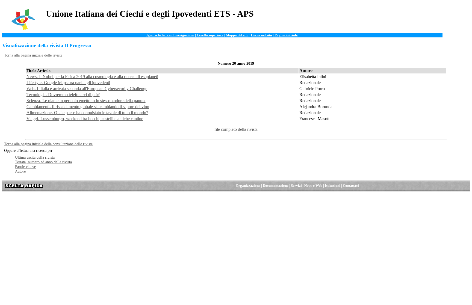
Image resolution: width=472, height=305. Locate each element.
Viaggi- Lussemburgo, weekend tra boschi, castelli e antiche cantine (84, 118)
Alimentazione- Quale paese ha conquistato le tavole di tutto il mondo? (87, 112)
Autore (20, 171)
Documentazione (275, 186)
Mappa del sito (237, 35)
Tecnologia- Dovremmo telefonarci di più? (63, 94)
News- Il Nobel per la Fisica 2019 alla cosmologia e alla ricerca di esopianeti (92, 76)
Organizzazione (248, 186)
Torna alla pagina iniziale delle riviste (33, 55)
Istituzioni (332, 186)
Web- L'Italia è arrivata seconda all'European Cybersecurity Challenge (86, 88)
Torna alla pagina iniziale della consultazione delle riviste (48, 144)
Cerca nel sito (261, 35)
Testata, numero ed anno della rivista (43, 162)
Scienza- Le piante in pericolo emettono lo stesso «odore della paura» (86, 100)
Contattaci (351, 186)
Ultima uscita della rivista (35, 157)
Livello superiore (210, 35)
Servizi (296, 186)
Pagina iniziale (286, 35)
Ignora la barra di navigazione (170, 35)
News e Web (313, 186)
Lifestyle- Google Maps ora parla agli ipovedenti (68, 82)
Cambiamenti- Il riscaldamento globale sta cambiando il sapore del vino (87, 106)
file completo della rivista (236, 129)
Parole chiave (25, 166)
